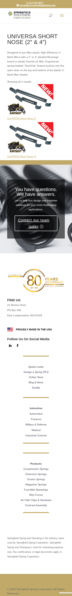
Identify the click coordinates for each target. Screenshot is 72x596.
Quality (36, 387)
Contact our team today (33, 223)
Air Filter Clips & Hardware (36, 500)
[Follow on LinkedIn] (10, 346)
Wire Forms (36, 494)
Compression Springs (36, 468)
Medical (36, 430)
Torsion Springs (36, 479)
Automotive (36, 413)
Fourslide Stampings (36, 489)
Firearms (36, 419)
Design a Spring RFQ (36, 371)
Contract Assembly (36, 505)
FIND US (13, 300)
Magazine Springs (36, 484)
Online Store (36, 377)
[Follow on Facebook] (17, 346)
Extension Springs (36, 474)
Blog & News (36, 382)
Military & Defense (36, 424)
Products (36, 463)
